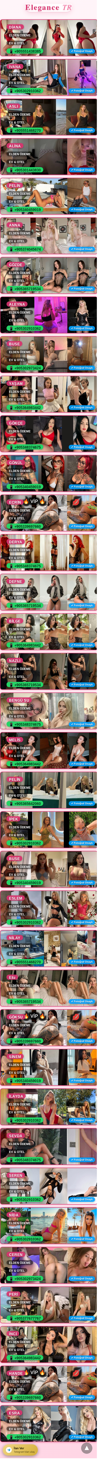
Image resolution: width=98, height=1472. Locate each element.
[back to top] (86, 1448)
